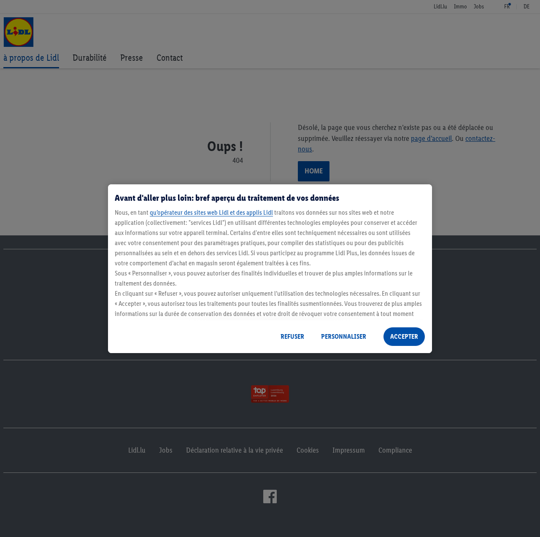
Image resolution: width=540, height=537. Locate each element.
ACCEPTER (404, 336)
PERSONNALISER (343, 336)
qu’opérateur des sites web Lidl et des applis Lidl (211, 212)
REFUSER (292, 336)
